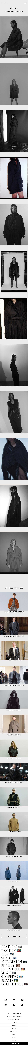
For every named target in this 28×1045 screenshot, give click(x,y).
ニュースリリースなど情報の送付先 (14, 1013)
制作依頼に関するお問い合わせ (14, 1019)
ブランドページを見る (14, 936)
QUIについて (14, 1025)
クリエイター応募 (14, 1022)
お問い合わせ (14, 1037)
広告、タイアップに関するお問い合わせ (14, 1016)
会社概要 (14, 1034)
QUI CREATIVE (14, 1028)
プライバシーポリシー (14, 1031)
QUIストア (14, 1040)
